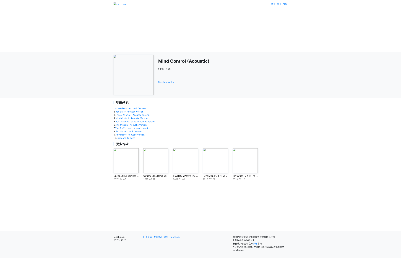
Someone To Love (126, 138)
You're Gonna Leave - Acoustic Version (135, 121)
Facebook (175, 237)
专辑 (285, 4)
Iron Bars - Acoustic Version (129, 111)
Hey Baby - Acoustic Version (130, 134)
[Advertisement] (200, 30)
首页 (273, 4)
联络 (166, 237)
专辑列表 (158, 237)
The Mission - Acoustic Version (131, 124)
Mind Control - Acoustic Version (132, 118)
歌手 (279, 4)
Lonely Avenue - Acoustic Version (132, 115)
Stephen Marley (166, 82)
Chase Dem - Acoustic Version (130, 108)
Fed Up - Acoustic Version (129, 131)
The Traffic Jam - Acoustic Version (132, 128)
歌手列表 (147, 237)
